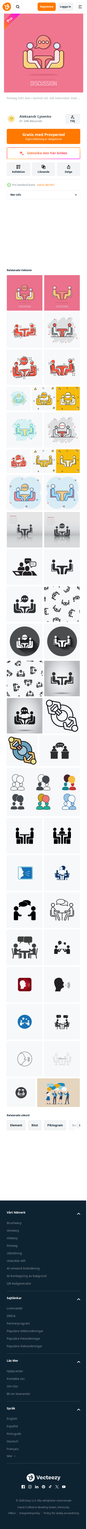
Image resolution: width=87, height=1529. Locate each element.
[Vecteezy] (7, 7)
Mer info (15, 195)
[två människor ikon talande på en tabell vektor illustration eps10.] (24, 1468)
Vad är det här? (46, 185)
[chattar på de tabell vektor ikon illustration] (24, 1245)
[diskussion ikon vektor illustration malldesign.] (24, 1319)
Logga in (65, 6)
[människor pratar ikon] (24, 1505)
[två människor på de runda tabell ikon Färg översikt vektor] (59, 1122)
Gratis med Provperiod (43, 136)
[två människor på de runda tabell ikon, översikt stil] (24, 1125)
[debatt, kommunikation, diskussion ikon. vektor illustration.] (27, 1159)
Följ (72, 121)
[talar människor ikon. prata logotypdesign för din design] (24, 1394)
